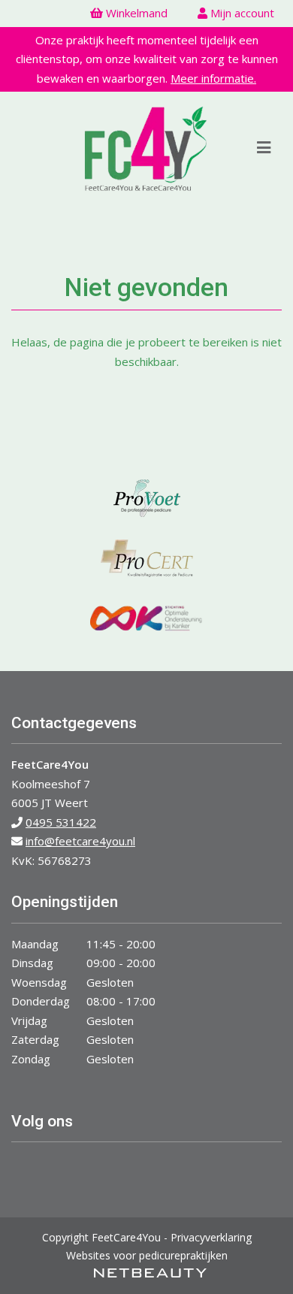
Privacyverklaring (211, 1237)
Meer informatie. (213, 78)
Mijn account (240, 12)
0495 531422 (61, 822)
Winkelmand (135, 12)
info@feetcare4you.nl (80, 840)
